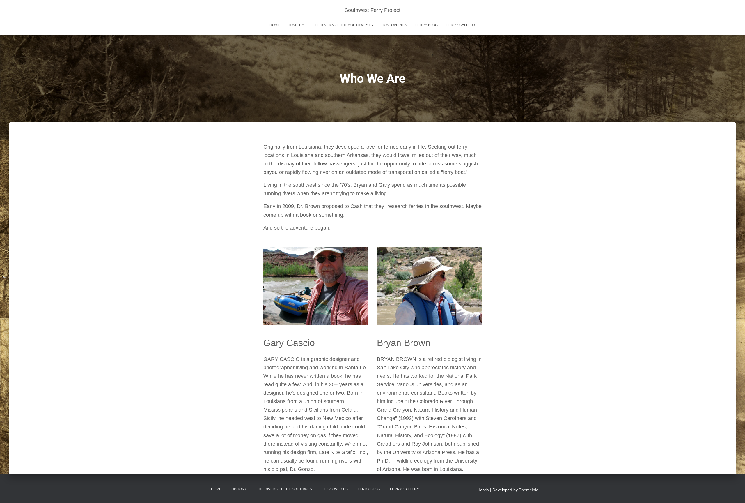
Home (274, 25)
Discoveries (395, 25)
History (296, 25)
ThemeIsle (528, 490)
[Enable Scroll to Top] (733, 491)
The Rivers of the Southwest (342, 25)
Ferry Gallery (461, 25)
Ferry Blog (426, 25)
